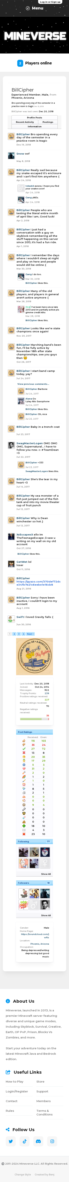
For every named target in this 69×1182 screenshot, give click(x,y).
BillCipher (23, 134)
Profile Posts (34, 117)
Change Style (23, 1174)
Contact (11, 1101)
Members (43, 1101)
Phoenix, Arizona (39, 944)
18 (48, 883)
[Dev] (34, 893)
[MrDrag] (23, 905)
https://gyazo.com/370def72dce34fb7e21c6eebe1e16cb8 (38, 583)
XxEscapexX (24, 534)
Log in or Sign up (50, 2)
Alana (28, 398)
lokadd (29, 186)
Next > (30, 634)
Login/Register (17, 1091)
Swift (20, 616)
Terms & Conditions (44, 1112)
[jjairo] (45, 863)
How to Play (14, 1081)
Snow (20, 153)
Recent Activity (25, 122)
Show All (46, 874)
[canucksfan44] (34, 852)
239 (47, 693)
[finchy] (23, 863)
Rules (10, 1111)
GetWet (21, 561)
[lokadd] (34, 905)
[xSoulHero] (23, 852)
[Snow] (45, 893)
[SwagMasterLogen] (45, 905)
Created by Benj (44, 1174)
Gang (28, 197)
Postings (48, 122)
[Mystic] (45, 852)
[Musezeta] (34, 863)
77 (48, 841)
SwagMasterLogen (29, 443)
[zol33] (23, 893)
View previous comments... (33, 384)
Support (42, 1091)
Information (35, 126)
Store (40, 1081)
